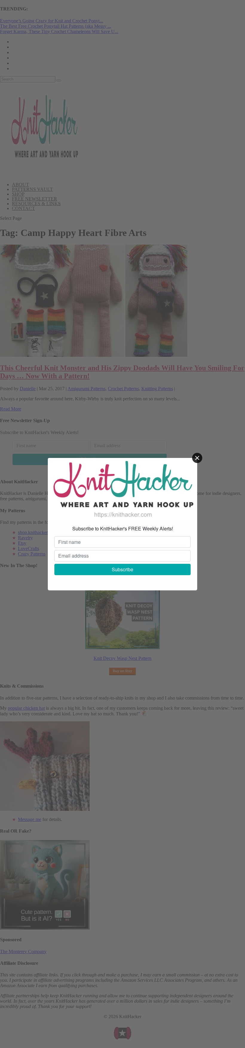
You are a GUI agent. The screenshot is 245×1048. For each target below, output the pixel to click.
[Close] (197, 458)
